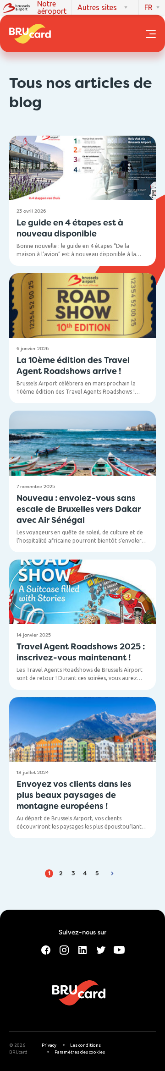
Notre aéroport (51, 7)
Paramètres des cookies (80, 1052)
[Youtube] (119, 949)
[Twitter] (100, 949)
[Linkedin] (82, 949)
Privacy (49, 1045)
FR (148, 7)
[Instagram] (64, 949)
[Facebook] (45, 949)
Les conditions (85, 1045)
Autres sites (97, 7)
